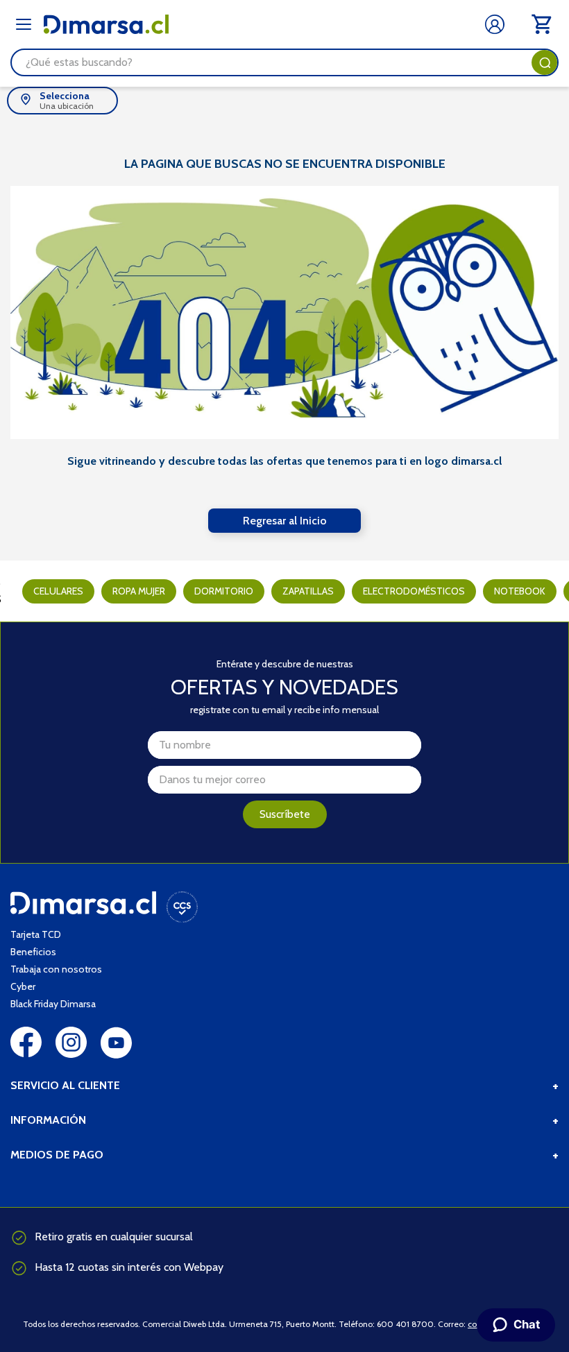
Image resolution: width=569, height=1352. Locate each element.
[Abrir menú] (23, 24)
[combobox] (284, 62)
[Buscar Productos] (544, 62)
